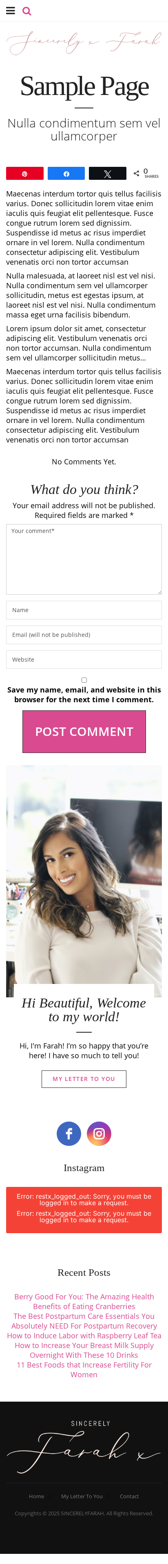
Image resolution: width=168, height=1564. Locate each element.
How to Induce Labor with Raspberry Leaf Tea (84, 1335)
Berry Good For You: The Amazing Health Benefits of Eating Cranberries (84, 1301)
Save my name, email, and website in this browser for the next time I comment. (84, 694)
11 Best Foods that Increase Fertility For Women (84, 1369)
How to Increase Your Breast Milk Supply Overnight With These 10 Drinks (84, 1350)
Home (36, 1496)
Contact (129, 1496)
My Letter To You (84, 1079)
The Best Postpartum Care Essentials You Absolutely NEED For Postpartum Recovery (84, 1321)
